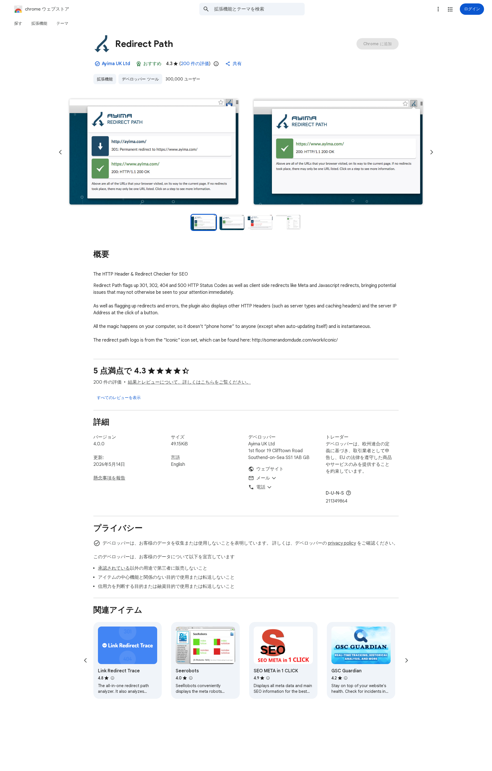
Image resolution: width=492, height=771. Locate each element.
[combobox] (259, 9)
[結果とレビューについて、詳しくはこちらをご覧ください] (348, 492)
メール (263, 478)
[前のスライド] (60, 152)
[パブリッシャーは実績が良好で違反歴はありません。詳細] (97, 64)
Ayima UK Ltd (116, 64)
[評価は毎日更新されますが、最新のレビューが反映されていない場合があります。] (216, 63)
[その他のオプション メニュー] (438, 9)
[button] (450, 9)
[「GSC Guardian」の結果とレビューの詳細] (345, 678)
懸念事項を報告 (109, 478)
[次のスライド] (431, 152)
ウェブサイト (270, 469)
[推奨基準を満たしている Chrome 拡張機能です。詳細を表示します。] (138, 64)
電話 (260, 487)
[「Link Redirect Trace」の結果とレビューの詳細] (112, 678)
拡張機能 (105, 79)
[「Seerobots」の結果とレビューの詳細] (190, 678)
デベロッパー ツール (140, 79)
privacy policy (342, 543)
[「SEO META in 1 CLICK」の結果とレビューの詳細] (268, 678)
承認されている (114, 568)
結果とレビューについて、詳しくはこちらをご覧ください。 (189, 382)
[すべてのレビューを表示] (118, 397)
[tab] (18, 23)
